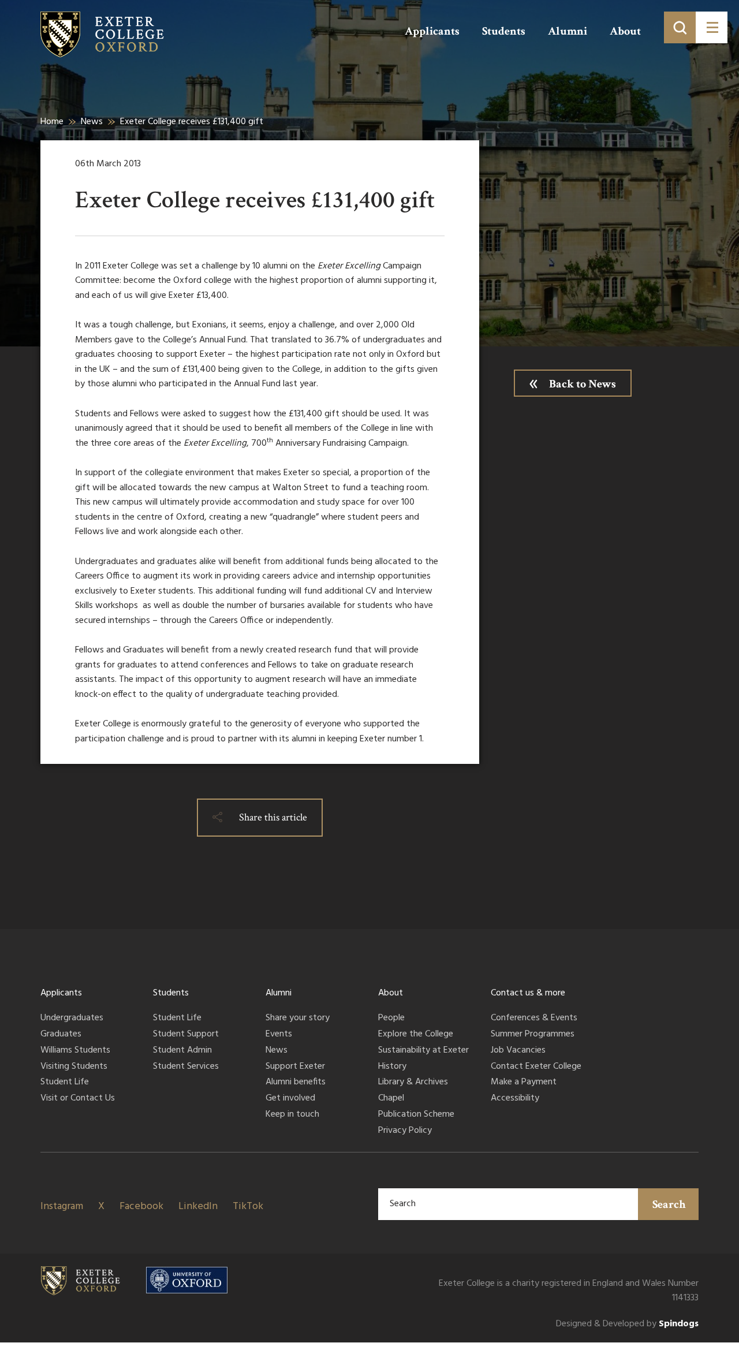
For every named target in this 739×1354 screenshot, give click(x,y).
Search (669, 1204)
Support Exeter (295, 1067)
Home (52, 121)
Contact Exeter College (536, 1067)
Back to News (582, 383)
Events (279, 1035)
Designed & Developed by (627, 1324)
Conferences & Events (534, 1018)
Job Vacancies (518, 1051)
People (391, 1018)
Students (503, 31)
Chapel (391, 1099)
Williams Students (75, 1051)
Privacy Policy (405, 1131)
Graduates (60, 1035)
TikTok (248, 1206)
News (92, 121)
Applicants (432, 31)
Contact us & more (528, 993)
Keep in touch (292, 1115)
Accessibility (515, 1099)
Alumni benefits (296, 1083)
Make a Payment (524, 1083)
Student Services (186, 1067)
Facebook (141, 1206)
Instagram (61, 1206)
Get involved (290, 1099)
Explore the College (415, 1035)
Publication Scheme (416, 1115)
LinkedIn (198, 1206)
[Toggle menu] (711, 27)
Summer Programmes (532, 1035)
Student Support (186, 1035)
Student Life (64, 1083)
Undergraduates (71, 1018)
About (625, 31)
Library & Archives (413, 1083)
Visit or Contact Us (77, 1099)
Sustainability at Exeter (423, 1051)
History (392, 1067)
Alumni (567, 31)
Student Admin (182, 1051)
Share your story (298, 1018)
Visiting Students (73, 1067)
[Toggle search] (680, 27)
